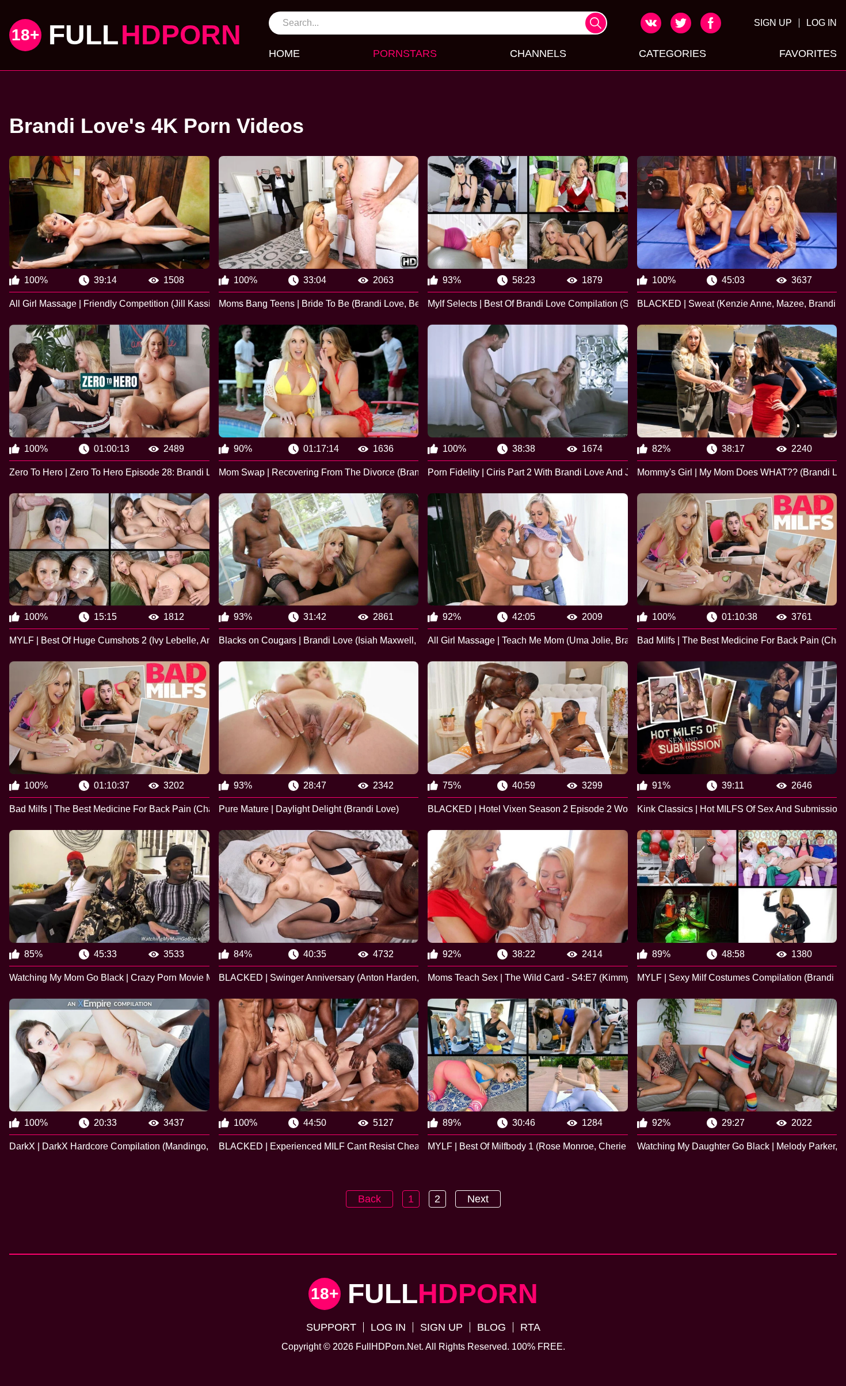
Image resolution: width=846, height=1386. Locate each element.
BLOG (491, 1327)
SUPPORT (331, 1327)
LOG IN (821, 23)
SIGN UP (773, 23)
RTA (530, 1327)
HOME (284, 53)
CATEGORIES (672, 53)
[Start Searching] (595, 23)
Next (478, 1199)
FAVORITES (808, 53)
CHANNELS (538, 53)
